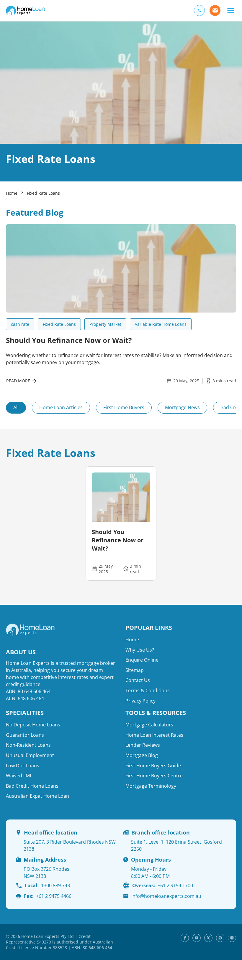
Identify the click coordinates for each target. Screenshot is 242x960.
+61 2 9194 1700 (162, 885)
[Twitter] (208, 938)
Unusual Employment (30, 755)
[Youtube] (196, 938)
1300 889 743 (47, 885)
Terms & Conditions (147, 690)
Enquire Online (141, 660)
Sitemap (134, 670)
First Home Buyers (123, 407)
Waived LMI (18, 775)
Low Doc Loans (22, 765)
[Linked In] (232, 938)
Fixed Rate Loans (43, 193)
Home (11, 193)
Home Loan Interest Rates (154, 735)
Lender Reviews (142, 745)
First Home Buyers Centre (154, 775)
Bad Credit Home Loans (32, 786)
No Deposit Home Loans (33, 724)
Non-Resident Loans (28, 745)
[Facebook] (185, 938)
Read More (18, 381)
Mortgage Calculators (149, 724)
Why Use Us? (139, 650)
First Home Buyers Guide (153, 765)
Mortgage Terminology (150, 786)
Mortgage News (182, 407)
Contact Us (137, 680)
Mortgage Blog (141, 755)
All (16, 407)
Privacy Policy (140, 701)
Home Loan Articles (61, 407)
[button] (230, 10)
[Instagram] (220, 938)
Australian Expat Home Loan (37, 796)
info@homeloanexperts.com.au (166, 896)
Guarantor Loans (25, 735)
